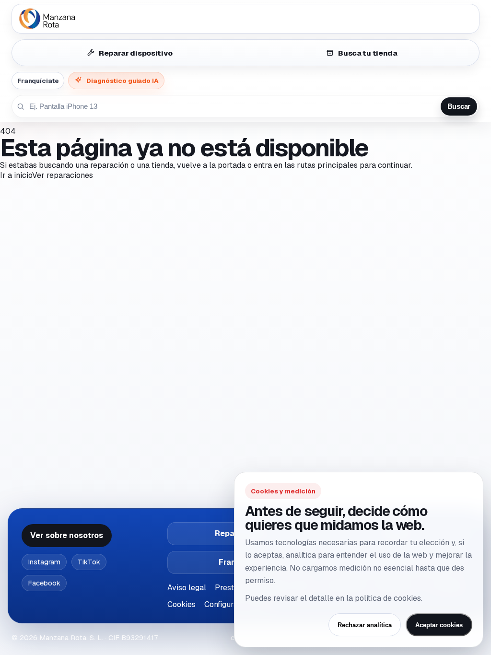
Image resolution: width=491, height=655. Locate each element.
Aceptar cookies (439, 625)
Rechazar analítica (365, 625)
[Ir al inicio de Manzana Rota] (245, 19)
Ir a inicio (16, 175)
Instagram (44, 562)
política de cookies (388, 598)
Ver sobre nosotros (66, 535)
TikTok (89, 562)
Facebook (44, 583)
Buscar (458, 106)
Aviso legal (186, 588)
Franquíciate (37, 80)
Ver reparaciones (62, 175)
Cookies (181, 604)
